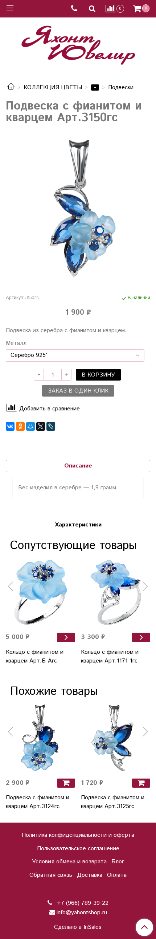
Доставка (89, 875)
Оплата (117, 875)
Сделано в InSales (78, 927)
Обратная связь (50, 875)
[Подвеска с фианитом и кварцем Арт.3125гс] (115, 738)
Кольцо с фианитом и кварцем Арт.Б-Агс (34, 656)
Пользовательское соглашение (78, 848)
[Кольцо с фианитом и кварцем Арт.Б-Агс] (40, 592)
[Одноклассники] (20, 426)
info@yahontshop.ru (82, 912)
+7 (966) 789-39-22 (81, 903)
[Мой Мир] (30, 426)
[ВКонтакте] (10, 426)
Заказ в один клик (78, 391)
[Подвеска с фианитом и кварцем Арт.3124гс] (40, 738)
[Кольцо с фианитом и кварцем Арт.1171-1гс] (115, 592)
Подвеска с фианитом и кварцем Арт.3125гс (112, 802)
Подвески (121, 87)
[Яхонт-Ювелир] (78, 43)
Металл (16, 343)
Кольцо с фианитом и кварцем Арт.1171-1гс (110, 656)
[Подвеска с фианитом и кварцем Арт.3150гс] (78, 208)
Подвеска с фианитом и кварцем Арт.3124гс (37, 802)
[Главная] (11, 87)
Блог (117, 862)
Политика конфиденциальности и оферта (78, 835)
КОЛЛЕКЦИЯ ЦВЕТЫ (53, 87)
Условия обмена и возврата (69, 862)
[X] (40, 426)
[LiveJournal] (50, 426)
